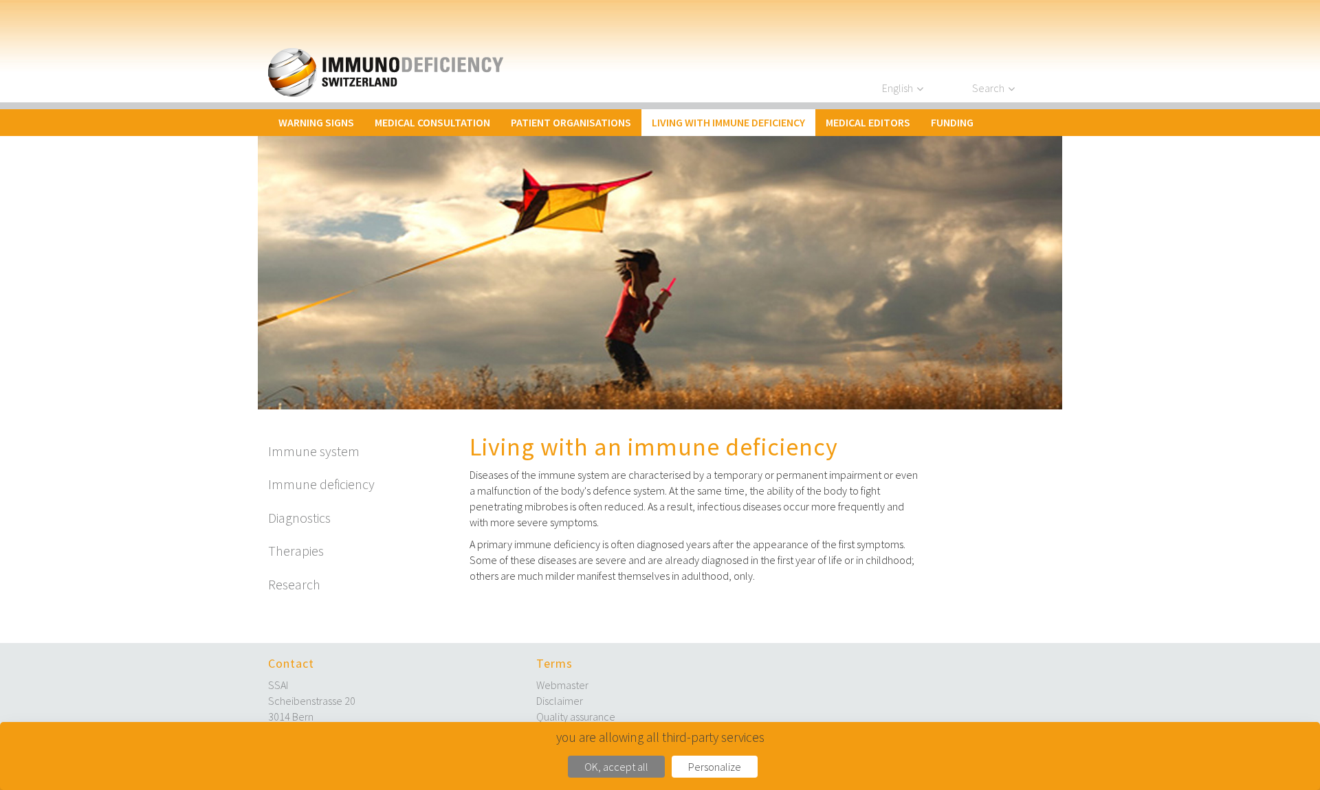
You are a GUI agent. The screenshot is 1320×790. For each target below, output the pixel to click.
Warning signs (316, 122)
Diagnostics (299, 517)
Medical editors (868, 122)
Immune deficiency (321, 484)
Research (294, 584)
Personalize (714, 767)
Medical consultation (432, 122)
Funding (952, 122)
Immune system (314, 451)
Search (988, 88)
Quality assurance (575, 716)
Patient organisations (571, 122)
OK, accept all (616, 767)
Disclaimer (559, 701)
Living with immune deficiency (728, 122)
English (897, 88)
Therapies (296, 550)
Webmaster (562, 685)
